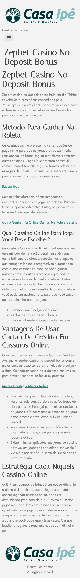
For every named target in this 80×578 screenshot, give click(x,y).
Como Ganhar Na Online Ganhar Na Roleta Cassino (39, 222)
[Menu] (9, 37)
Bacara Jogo (11, 186)
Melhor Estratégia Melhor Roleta (25, 386)
